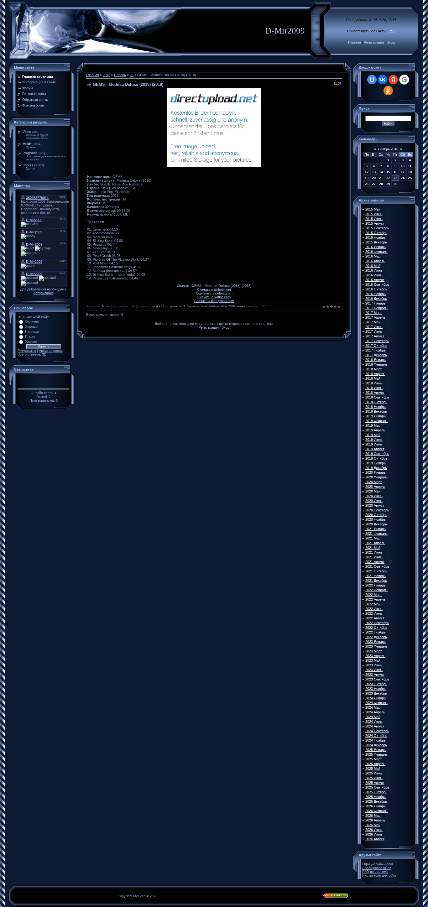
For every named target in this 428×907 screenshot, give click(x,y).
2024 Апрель (375, 712)
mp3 (182, 306)
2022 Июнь (374, 609)
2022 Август (374, 618)
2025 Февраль (376, 754)
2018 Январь (375, 360)
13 (374, 172)
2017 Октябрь (376, 345)
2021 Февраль (376, 533)
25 (410, 178)
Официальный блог (377, 864)
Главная (354, 42)
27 (374, 184)
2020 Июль (374, 501)
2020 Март (373, 482)
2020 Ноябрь (375, 519)
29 (388, 184)
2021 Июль (374, 557)
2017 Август (374, 336)
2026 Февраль (376, 811)
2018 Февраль (376, 364)
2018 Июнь (374, 383)
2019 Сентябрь (377, 454)
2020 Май (372, 491)
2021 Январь (375, 529)
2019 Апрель (375, 430)
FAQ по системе (375, 871)
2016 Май (372, 266)
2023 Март (373, 651)
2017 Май (372, 322)
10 (403, 166)
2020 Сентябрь (377, 510)
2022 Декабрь (376, 637)
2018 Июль (374, 388)
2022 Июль (374, 613)
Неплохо (32, 331)
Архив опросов (51, 350)
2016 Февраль (376, 251)
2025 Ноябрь (375, 797)
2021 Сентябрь (377, 566)
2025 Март (373, 759)
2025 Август (374, 783)
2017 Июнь (374, 327)
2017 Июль (374, 331)
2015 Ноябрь (375, 237)
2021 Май (372, 548)
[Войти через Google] (404, 80)
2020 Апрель (375, 486)
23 (131, 75)
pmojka (155, 306)
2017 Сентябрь (377, 341)
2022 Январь (375, 585)
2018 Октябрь (376, 402)
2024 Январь (375, 698)
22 (388, 178)
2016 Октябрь (376, 289)
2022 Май (372, 604)
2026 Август (374, 839)
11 (409, 166)
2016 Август (374, 280)
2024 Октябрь (376, 736)
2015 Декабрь (376, 242)
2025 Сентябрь (377, 787)
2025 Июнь (374, 773)
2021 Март (373, 538)
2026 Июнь (374, 829)
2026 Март (373, 815)
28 (381, 184)
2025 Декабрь (376, 801)
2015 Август (374, 223)
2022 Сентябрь (377, 623)
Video (27, 131)
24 (403, 178)
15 (388, 172)
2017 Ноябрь (375, 350)
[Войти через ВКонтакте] (382, 79)
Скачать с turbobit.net (214, 289)
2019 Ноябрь (375, 463)
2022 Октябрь (376, 627)
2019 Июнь (374, 439)
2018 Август (374, 392)
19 (366, 178)
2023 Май (372, 660)
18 (410, 172)
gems (173, 306)
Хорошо (31, 326)
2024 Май (372, 717)
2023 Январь (375, 642)
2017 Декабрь (376, 355)
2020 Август (374, 505)
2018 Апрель (375, 374)
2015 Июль (374, 219)
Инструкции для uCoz (379, 875)
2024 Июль (374, 721)
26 (366, 184)
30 (395, 184)
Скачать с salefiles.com (214, 293)
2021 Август (374, 562)
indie (204, 306)
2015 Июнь (374, 214)
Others (28, 165)
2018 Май (372, 378)
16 (395, 172)
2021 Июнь (374, 552)
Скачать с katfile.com (214, 297)
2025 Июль (374, 778)
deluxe (241, 306)
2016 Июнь (374, 270)
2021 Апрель (375, 543)
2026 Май (372, 825)
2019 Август (374, 449)
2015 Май (372, 209)
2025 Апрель (375, 764)
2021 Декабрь (376, 580)
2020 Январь (375, 472)
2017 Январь (375, 303)
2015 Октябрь (376, 233)
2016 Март (373, 256)
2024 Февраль (376, 703)
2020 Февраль (376, 477)
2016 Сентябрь (377, 284)
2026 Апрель (375, 820)
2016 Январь (375, 247)
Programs (30, 153)
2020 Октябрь (376, 515)
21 (381, 178)
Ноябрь (120, 75)
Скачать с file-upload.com (214, 301)
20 (374, 178)
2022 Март (373, 595)
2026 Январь (375, 806)
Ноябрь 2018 (388, 149)
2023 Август (374, 674)
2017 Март (373, 313)
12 (366, 172)
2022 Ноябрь (375, 632)
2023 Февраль (376, 646)
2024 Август (374, 726)
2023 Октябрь (376, 684)
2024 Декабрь (376, 745)
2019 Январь (375, 416)
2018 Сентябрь (377, 397)
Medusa (214, 306)
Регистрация (374, 42)
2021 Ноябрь (375, 576)
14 (381, 172)
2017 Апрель (375, 317)
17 (403, 172)
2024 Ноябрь (375, 740)
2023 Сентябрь (377, 679)
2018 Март (373, 369)
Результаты (27, 350)
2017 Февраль (376, 308)
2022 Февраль (376, 590)
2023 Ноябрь (375, 689)
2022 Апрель (375, 599)
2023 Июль (374, 670)
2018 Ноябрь (375, 407)
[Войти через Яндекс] (393, 79)
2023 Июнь (374, 665)
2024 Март (373, 707)
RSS (392, 31)
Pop (224, 306)
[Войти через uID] (372, 79)
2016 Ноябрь (375, 294)
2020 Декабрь (376, 524)
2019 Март (373, 425)
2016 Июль (374, 275)
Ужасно (31, 341)
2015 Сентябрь (377, 228)
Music (27, 144)
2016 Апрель (375, 261)
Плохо (30, 336)
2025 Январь (375, 750)
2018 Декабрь (376, 411)
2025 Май (372, 768)
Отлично (32, 321)
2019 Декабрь (376, 468)
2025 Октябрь (376, 792)
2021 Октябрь (376, 571)
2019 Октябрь (376, 458)
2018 (106, 75)
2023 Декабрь (376, 693)
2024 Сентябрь (377, 731)
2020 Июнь (374, 496)
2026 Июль (374, 834)
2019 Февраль (376, 421)
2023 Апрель (375, 656)
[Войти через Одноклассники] (388, 90)
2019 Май (372, 435)
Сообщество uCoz (376, 868)
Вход (390, 42)
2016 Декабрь (376, 298)
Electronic (193, 306)
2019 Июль (374, 444)
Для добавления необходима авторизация (43, 291)
